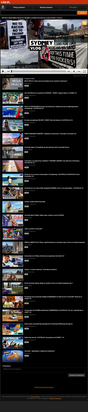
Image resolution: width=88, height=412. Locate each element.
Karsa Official (10, 76)
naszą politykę (35, 396)
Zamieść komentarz (76, 375)
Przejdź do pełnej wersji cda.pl (44, 387)
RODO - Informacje (55, 398)
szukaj (82, 13)
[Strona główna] (5, 2)
